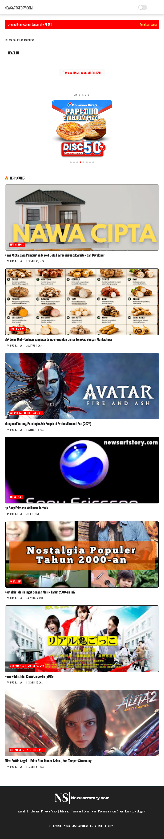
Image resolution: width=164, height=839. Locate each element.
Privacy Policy (49, 811)
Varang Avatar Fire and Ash (25, 413)
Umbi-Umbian (17, 328)
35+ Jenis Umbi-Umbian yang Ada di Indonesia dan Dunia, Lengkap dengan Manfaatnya (58, 339)
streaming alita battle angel (27, 750)
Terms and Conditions (83, 811)
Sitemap (64, 811)
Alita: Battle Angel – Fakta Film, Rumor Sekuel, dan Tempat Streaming (48, 760)
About (21, 811)
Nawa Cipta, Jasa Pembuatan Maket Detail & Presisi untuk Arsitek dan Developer (55, 255)
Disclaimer (33, 811)
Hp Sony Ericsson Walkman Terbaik (26, 507)
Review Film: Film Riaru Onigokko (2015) (29, 676)
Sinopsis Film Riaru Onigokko (27, 665)
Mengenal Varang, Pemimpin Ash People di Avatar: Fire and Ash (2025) (48, 423)
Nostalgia (15, 581)
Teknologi (16, 497)
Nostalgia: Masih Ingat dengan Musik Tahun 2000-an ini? (40, 592)
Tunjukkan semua (148, 24)
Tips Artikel (17, 244)
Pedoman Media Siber (110, 811)
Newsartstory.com (18, 7)
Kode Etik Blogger (135, 811)
